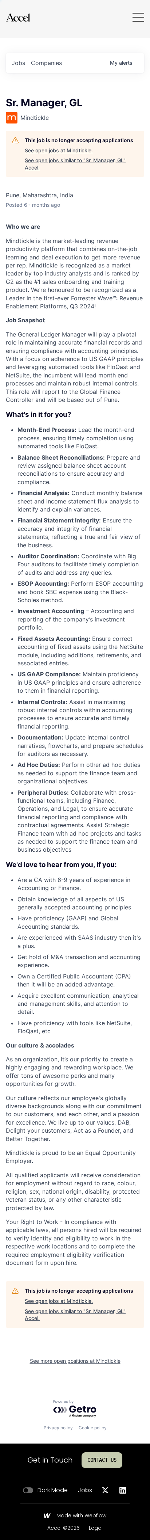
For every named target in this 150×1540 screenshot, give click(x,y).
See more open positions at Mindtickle (75, 1361)
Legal (96, 1528)
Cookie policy (93, 1427)
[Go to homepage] (18, 17)
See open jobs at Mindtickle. (59, 150)
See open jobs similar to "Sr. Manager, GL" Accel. (75, 164)
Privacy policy (58, 1427)
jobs (18, 62)
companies (46, 62)
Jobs (85, 1490)
